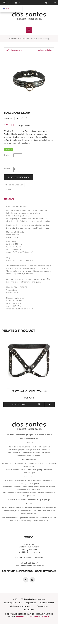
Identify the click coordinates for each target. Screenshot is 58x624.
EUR (8, 9)
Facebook (22, 118)
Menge (7, 169)
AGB (15, 599)
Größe (7, 155)
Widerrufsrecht (47, 603)
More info (9, 199)
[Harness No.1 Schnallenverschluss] (29, 363)
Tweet (17, 118)
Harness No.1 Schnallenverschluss (29, 391)
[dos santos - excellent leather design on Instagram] (32, 579)
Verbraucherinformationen (33, 599)
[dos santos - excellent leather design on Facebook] (25, 579)
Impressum (31, 603)
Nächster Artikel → (44, 50)
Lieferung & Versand (13, 603)
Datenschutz (42, 606)
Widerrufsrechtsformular (21, 606)
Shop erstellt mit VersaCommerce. (33, 617)
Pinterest (26, 118)
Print (8, 190)
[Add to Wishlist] (39, 404)
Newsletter (29, 610)
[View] (49, 404)
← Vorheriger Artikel (14, 50)
